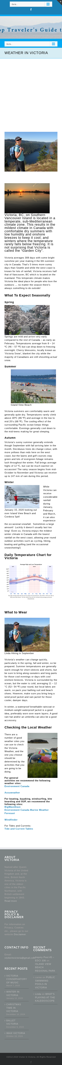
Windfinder (11, 819)
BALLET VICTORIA (12, 1022)
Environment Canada (17, 786)
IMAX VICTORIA (15, 1033)
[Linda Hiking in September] (31, 152)
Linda (38, 994)
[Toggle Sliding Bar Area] (59, 2)
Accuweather (12, 792)
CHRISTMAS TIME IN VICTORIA (13, 1007)
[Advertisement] (31, 91)
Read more (11, 901)
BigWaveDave (13, 807)
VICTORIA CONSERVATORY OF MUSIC (16, 979)
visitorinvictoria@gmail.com (20, 958)
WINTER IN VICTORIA (12, 993)
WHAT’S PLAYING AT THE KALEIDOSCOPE (45, 997)
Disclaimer (20, 934)
